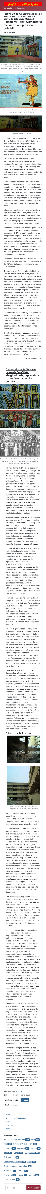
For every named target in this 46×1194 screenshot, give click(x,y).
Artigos (19, 1091)
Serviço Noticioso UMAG (14, 1139)
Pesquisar (34, 1188)
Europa (32, 1175)
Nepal (16, 1153)
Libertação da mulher (13, 1162)
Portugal (25, 1100)
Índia (6, 1153)
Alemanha (8, 1175)
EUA (33, 1139)
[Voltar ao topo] (42, 1190)
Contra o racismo (11, 1105)
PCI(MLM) (8, 1170)
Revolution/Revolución (22, 1144)
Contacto (9, 1129)
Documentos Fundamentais (16, 1118)
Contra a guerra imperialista (15, 1166)
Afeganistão (30, 1153)
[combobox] (16, 1187)
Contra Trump (9, 1179)
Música (8, 1122)
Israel (29, 1162)
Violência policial (11, 1100)
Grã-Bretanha (9, 1157)
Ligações (9, 1125)
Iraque (33, 1148)
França (20, 1175)
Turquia (21, 1170)
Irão (5, 1144)
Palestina (21, 1148)
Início (7, 1115)
